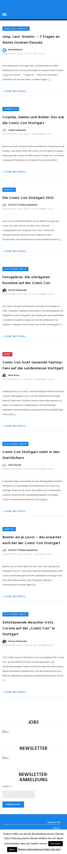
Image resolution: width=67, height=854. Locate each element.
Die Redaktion (15, 49)
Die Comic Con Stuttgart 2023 (28, 198)
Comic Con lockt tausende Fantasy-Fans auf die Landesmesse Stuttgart (33, 365)
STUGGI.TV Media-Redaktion (23, 205)
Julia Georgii (14, 465)
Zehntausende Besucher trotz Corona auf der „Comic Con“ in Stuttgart (28, 628)
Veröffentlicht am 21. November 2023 (28, 209)
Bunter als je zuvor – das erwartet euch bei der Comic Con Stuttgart (31, 540)
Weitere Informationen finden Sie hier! (39, 849)
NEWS (7, 354)
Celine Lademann (17, 130)
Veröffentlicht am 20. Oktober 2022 (27, 554)
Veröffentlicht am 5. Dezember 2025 (27, 134)
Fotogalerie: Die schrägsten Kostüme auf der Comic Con (26, 280)
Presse (56, 828)
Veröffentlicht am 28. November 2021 (28, 645)
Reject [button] (12, 849)
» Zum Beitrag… (15, 91)
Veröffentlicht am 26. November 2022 (28, 379)
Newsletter (53, 822)
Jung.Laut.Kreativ (16, 28)
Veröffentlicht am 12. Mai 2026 (23, 54)
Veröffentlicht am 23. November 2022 (28, 469)
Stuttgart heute (15, 269)
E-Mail (7, 786)
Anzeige (9, 190)
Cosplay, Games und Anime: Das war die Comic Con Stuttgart (33, 120)
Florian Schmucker (17, 290)
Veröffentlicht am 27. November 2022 (28, 294)
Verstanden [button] (55, 843)
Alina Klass (13, 375)
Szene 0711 (10, 109)
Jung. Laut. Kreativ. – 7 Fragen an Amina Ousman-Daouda (31, 40)
